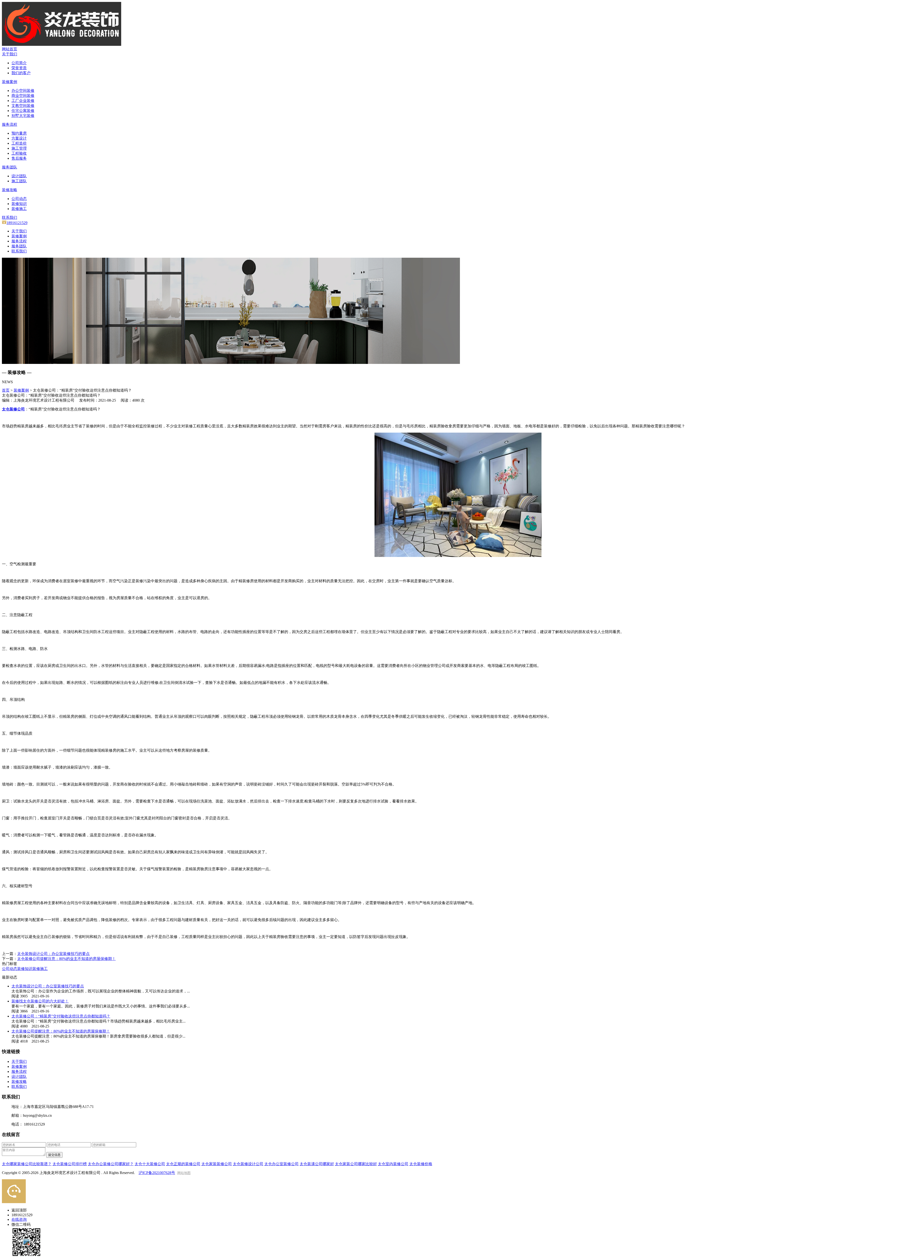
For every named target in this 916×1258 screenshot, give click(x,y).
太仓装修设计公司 (248, 1164)
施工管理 (19, 148)
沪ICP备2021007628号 (157, 1173)
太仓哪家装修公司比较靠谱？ (27, 1164)
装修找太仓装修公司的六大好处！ (40, 1001)
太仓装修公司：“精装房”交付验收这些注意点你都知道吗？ (60, 1016)
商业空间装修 (22, 96)
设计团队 (19, 176)
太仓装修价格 (420, 1164)
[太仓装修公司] (61, 44)
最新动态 (9, 977)
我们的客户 (21, 73)
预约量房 (19, 133)
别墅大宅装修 (22, 116)
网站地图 (184, 1173)
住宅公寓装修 (22, 111)
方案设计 (19, 138)
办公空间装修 (22, 91)
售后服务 (19, 158)
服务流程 (19, 241)
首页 (6, 390)
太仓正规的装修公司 (183, 1164)
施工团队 (19, 181)
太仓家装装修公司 (216, 1164)
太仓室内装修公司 (393, 1164)
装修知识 (19, 204)
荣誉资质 (19, 68)
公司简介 (19, 63)
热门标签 (9, 964)
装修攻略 (19, 1082)
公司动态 (19, 199)
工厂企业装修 (22, 101)
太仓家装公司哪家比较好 (356, 1164)
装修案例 (19, 236)
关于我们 (19, 231)
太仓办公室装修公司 (281, 1164)
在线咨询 (19, 1219)
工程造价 (19, 143)
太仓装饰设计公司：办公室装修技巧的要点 (53, 954)
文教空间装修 (22, 106)
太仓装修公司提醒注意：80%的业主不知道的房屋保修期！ (66, 959)
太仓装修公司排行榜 (69, 1164)
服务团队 (19, 246)
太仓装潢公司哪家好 (317, 1164)
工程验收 (19, 153)
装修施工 (19, 209)
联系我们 (19, 251)
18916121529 (16, 223)
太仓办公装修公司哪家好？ (111, 1164)
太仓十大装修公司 (150, 1164)
